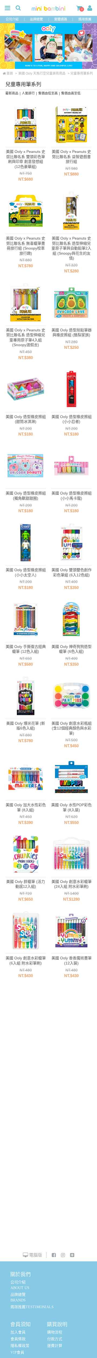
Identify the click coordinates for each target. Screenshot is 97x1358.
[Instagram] (63, 1255)
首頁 (9, 73)
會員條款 (18, 1339)
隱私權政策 (20, 1346)
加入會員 (18, 1332)
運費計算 (54, 1346)
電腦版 (35, 1255)
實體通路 (60, 19)
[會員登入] (90, 8)
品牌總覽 (36, 19)
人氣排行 (28, 93)
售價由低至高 (48, 93)
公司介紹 (12, 19)
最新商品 (11, 93)
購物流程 (54, 1332)
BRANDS (18, 1300)
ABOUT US (20, 1288)
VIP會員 (17, 1352)
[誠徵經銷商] (72, 1255)
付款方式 (54, 1339)
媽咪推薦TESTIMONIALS (32, 1307)
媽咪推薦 (84, 19)
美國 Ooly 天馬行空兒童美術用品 (41, 73)
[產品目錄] (7, 8)
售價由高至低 (71, 93)
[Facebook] (54, 1255)
